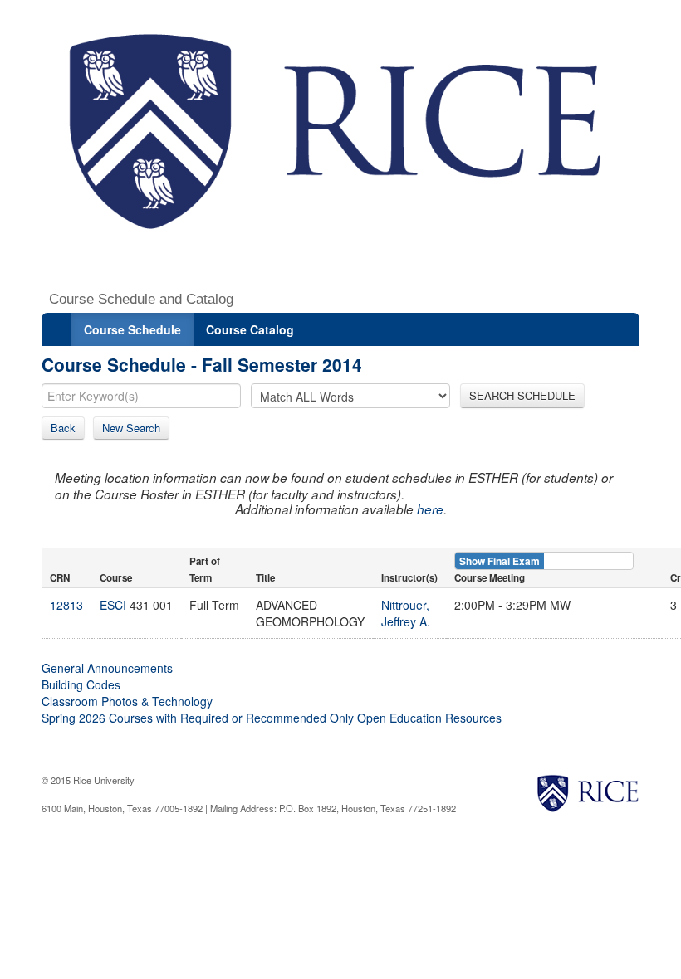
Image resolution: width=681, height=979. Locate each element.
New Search (131, 428)
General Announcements (107, 668)
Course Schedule (132, 329)
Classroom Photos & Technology (127, 701)
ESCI (113, 605)
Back (63, 428)
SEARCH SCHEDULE (522, 395)
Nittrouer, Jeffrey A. (405, 613)
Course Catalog (250, 329)
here (430, 509)
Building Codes (81, 684)
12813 (66, 605)
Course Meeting (489, 578)
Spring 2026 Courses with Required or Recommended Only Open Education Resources (272, 717)
